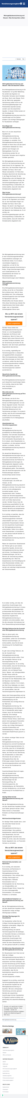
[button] (3, 1032)
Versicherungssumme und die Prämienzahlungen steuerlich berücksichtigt (13, 473)
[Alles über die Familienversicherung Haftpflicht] (21, 1029)
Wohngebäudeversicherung (9, 1019)
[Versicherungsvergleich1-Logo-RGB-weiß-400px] (12, 3)
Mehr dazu (7, 1014)
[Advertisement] (14, 41)
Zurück (19, 59)
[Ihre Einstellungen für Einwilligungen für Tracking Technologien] (2, 1095)
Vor (23, 59)
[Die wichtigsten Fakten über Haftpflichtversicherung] (7, 1029)
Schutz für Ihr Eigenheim (13, 165)
